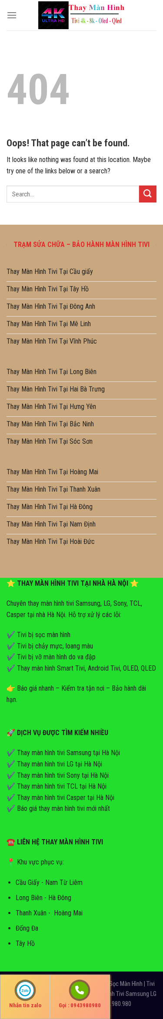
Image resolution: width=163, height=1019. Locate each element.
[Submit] (147, 194)
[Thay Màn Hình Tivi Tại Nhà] (81, 15)
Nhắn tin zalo (25, 1005)
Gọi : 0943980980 (80, 1005)
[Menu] (12, 15)
